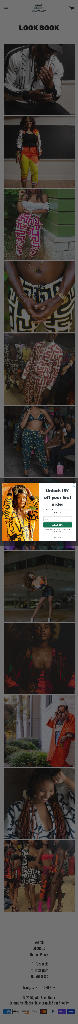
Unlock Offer (57, 524)
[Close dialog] (73, 485)
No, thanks (57, 537)
